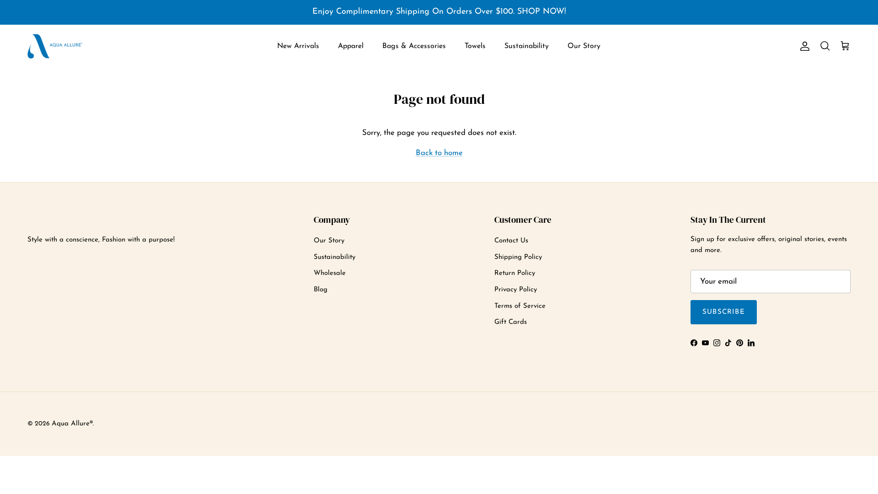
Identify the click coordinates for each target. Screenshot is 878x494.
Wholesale (330, 273)
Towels (475, 46)
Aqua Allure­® (72, 423)
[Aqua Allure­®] (54, 46)
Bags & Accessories (414, 46)
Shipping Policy (518, 257)
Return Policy (514, 273)
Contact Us (511, 240)
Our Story (583, 46)
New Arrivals (298, 46)
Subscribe (723, 312)
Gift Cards (510, 322)
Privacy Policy (515, 289)
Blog (320, 289)
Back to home (439, 153)
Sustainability (526, 46)
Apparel (351, 46)
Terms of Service (520, 306)
